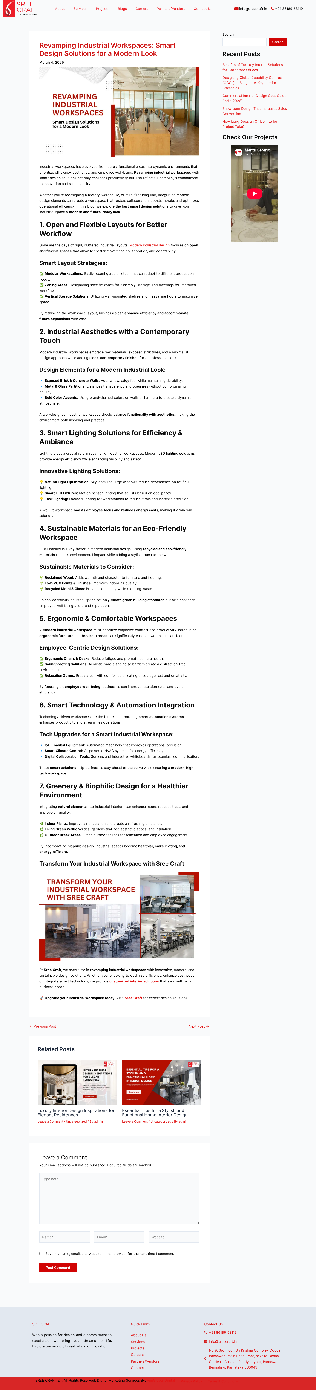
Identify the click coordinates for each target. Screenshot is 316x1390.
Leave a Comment (50, 1121)
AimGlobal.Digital (161, 1380)
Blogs (122, 8)
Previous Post (42, 1026)
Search (228, 34)
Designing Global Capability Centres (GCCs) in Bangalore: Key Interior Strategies (252, 82)
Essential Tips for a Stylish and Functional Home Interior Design (155, 1112)
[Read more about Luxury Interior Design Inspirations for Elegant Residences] (77, 1082)
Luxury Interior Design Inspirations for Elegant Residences (76, 1112)
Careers (141, 8)
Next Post (199, 1026)
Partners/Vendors (171, 8)
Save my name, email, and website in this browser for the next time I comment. (109, 1253)
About (60, 8)
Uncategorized (76, 1121)
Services (80, 8)
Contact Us (203, 8)
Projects (102, 8)
